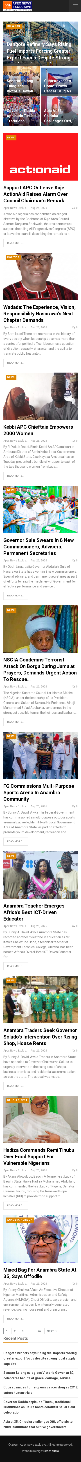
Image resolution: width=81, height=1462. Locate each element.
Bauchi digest (17, 1100)
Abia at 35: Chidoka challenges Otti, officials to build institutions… (58, 121)
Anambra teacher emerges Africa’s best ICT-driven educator (34, 912)
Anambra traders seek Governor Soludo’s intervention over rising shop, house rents (40, 1037)
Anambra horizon (19, 1219)
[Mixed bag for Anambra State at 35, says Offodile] (40, 1239)
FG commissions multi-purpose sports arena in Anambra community (38, 792)
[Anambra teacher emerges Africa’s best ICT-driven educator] (40, 875)
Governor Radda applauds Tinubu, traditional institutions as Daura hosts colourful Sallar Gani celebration (39, 1407)
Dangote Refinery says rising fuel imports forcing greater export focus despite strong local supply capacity (40, 1358)
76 (39, 1331)
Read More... (15, 243)
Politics (13, 257)
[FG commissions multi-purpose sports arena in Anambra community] (40, 755)
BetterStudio (51, 1451)
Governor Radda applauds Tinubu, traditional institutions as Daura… (21, 121)
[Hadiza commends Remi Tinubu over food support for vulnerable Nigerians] (40, 1119)
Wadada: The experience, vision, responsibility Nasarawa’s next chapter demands (39, 313)
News (11, 137)
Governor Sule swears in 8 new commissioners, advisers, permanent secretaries (38, 546)
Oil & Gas (13, 26)
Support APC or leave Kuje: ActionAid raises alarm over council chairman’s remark (35, 194)
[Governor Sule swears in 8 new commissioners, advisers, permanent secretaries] (40, 509)
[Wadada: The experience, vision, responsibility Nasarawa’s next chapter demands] (40, 276)
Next (51, 1331)
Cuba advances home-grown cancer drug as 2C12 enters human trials (57, 91)
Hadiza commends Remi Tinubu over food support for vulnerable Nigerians (38, 1156)
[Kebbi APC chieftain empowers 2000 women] (40, 396)
